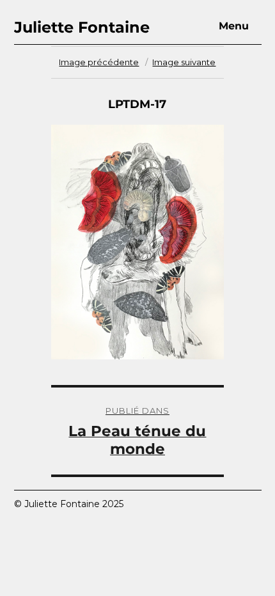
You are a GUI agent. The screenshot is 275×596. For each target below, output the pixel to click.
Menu (234, 26)
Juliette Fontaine (82, 27)
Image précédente (99, 62)
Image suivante (184, 62)
